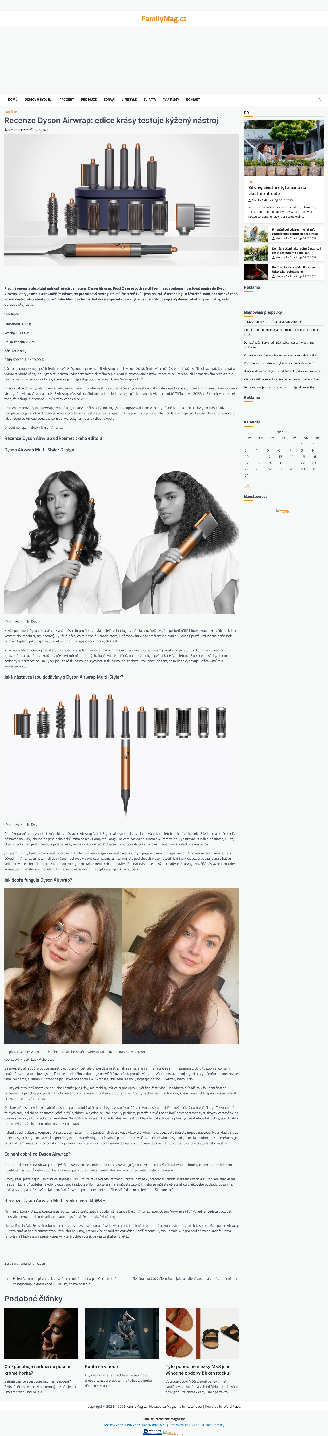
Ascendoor (194, 1406)
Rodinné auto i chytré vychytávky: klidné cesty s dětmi (279, 363)
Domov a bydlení (38, 99)
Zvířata (150, 99)
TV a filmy (171, 99)
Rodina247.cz (114, 1424)
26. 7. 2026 (286, 200)
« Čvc (248, 486)
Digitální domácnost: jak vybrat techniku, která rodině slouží (283, 371)
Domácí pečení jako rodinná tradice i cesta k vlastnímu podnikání (296, 250)
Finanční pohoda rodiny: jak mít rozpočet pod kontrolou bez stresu (295, 231)
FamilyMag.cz (164, 18)
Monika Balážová (18, 130)
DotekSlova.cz (178, 1424)
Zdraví (109, 99)
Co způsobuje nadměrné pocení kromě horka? (37, 1370)
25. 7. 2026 (309, 276)
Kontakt (193, 99)
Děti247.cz (133, 1424)
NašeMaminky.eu (154, 1424)
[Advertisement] (164, 60)
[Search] (319, 99)
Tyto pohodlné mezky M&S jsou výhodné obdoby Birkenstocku (198, 1370)
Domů (13, 99)
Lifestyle (129, 99)
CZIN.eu (196, 1424)
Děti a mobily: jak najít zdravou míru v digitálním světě (279, 387)
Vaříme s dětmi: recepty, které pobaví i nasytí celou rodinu (281, 379)
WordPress (232, 1406)
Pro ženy (66, 99)
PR (250, 181)
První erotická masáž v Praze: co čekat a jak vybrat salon (293, 269)
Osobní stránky (213, 1424)
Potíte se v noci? (102, 1366)
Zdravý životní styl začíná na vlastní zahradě (277, 190)
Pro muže (89, 99)
